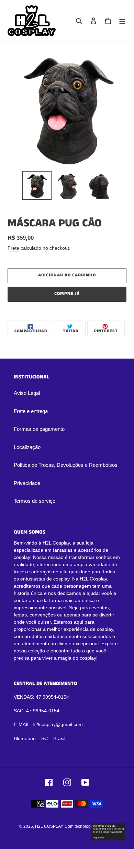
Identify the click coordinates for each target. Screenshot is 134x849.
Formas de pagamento (39, 429)
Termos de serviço (34, 501)
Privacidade (27, 483)
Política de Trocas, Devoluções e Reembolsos (66, 465)
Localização (27, 447)
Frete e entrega (31, 411)
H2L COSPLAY (49, 826)
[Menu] (122, 20)
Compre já (67, 293)
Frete (13, 248)
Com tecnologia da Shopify (90, 826)
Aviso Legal (27, 393)
